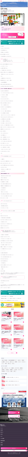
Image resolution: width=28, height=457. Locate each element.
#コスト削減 (15, 369)
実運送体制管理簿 (3, 440)
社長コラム (19, 360)
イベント (3, 363)
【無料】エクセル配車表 (4, 360)
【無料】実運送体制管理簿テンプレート (12, 360)
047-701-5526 (22, 0)
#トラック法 (7, 371)
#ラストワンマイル (20, 369)
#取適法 (11, 371)
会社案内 (2, 442)
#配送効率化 (3, 369)
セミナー (2, 436)
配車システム (9, 363)
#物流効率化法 (3, 371)
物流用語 (23, 360)
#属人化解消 (7, 369)
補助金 (6, 363)
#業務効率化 (11, 369)
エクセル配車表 (2, 438)
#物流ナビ (15, 371)
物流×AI (13, 363)
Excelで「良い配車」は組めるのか (6, 28)
